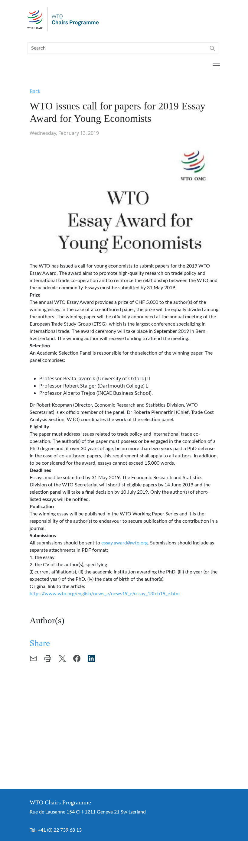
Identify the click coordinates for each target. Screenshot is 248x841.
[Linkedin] (91, 658)
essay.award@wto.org (124, 543)
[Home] (65, 19)
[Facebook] (76, 658)
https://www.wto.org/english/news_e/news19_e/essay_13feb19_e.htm (105, 593)
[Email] (33, 658)
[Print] (47, 658)
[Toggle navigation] (216, 65)
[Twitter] (62, 658)
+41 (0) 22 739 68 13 (60, 830)
